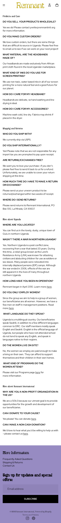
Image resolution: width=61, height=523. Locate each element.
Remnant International (25, 512)
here (33, 418)
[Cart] (57, 5)
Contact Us (8, 465)
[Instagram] (27, 518)
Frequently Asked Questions (17, 459)
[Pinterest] (34, 518)
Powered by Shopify (43, 512)
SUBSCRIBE (30, 498)
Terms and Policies (30, 514)
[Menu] (4, 5)
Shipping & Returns (13, 462)
